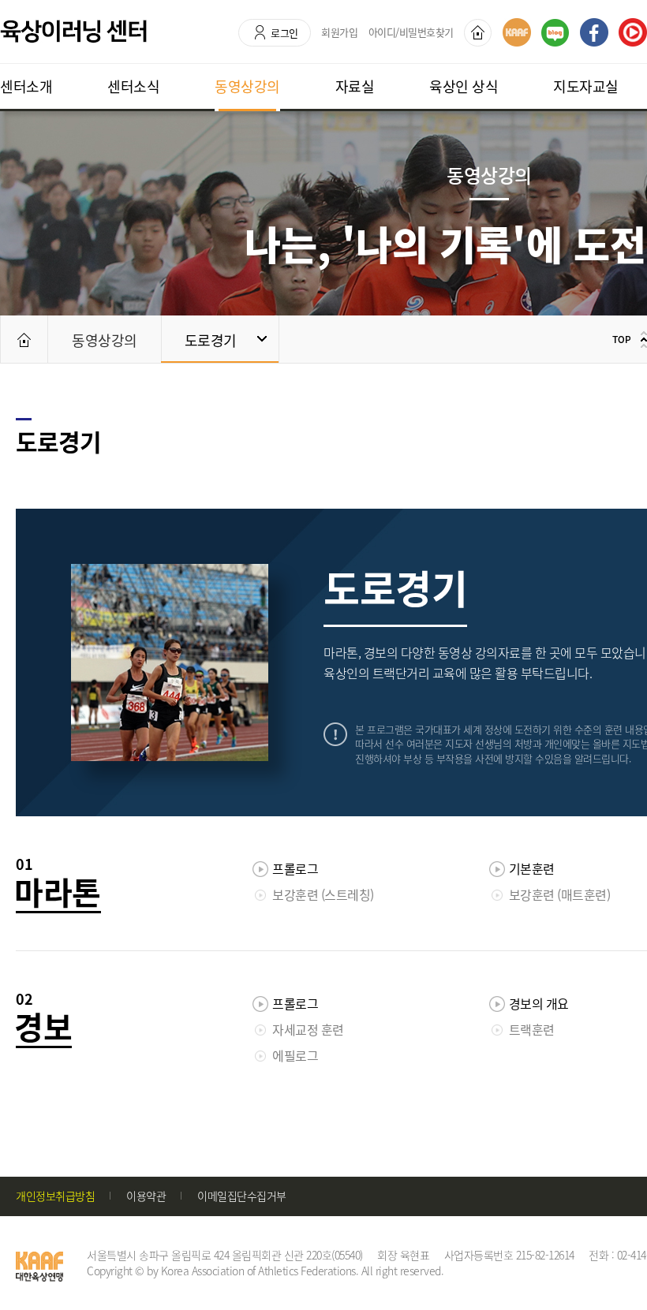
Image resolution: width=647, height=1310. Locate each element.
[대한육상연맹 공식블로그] (555, 33)
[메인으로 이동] (23, 339)
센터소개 (26, 86)
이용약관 (146, 1196)
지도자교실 (586, 86)
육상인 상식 (463, 86)
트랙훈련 (532, 1029)
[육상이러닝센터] (73, 31)
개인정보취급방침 (55, 1196)
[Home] (478, 33)
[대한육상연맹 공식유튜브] (633, 32)
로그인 (284, 32)
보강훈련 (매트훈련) (560, 894)
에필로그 (295, 1055)
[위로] (627, 339)
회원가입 (339, 31)
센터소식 (133, 86)
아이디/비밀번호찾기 (411, 31)
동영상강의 (247, 86)
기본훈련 (532, 868)
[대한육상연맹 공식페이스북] (594, 32)
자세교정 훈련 (308, 1029)
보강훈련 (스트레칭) (323, 894)
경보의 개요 (539, 1003)
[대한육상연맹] (517, 32)
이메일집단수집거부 (241, 1196)
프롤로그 (295, 868)
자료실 (355, 86)
